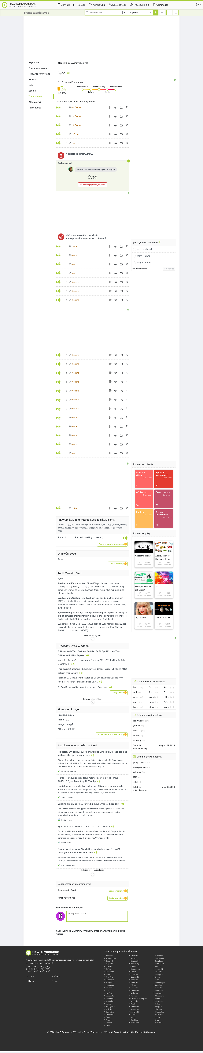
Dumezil (136, 730)
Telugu (133, 1017)
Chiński (108, 966)
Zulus (107, 1025)
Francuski (134, 974)
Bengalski (134, 961)
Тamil (107, 1017)
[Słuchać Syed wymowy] (68, 73)
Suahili (133, 1014)
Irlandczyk (109, 985)
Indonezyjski (160, 982)
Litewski (158, 993)
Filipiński (158, 972)
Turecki (108, 1020)
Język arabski (110, 958)
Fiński (107, 974)
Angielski (159, 969)
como (135, 702)
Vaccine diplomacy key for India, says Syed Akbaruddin (89, 803)
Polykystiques (139, 767)
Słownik (65, 4)
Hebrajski (134, 980)
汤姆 (135, 777)
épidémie (137, 772)
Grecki (157, 977)
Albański (134, 955)
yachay (136, 725)
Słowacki (158, 1009)
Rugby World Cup (151, 692)
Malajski (133, 996)
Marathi (158, 998)
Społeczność (119, 4)
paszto (108, 1004)
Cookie (130, 1032)
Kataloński (159, 964)
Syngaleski (134, 1009)
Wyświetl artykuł (96, 766)
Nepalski (134, 1001)
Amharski (159, 955)
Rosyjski (158, 1006)
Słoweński (109, 1012)
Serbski (108, 1009)
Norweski (159, 1001)
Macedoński (110, 996)
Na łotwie (134, 993)
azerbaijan (159, 958)
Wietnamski (135, 1022)
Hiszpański (159, 1012)
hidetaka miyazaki (167, 697)
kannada (134, 988)
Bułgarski (109, 964)
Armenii (133, 958)
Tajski (157, 1017)
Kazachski (159, 988)
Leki (55, 981)
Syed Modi (63, 624)
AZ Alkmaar (167, 702)
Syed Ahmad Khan (67, 583)
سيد (68, 719)
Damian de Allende (136, 687)
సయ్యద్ (69, 724)
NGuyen (151, 707)
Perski (133, 1004)
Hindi (157, 980)
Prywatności (120, 1032)
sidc (135, 782)
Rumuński (134, 1006)
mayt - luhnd (143, 255)
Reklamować (149, 1032)
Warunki (108, 1032)
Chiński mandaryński (138, 998)
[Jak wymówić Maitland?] (159, 243)
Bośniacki (159, 961)
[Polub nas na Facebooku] (29, 969)
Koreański (134, 990)
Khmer (108, 990)
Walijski (158, 1022)
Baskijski (109, 961)
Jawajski (108, 988)
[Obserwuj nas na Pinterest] (48, 969)
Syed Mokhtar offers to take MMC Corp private (84, 826)
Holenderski (135, 969)
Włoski (133, 985)
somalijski (134, 1012)
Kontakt (139, 1032)
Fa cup (167, 692)
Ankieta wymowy (139, 268)
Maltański (109, 998)
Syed (60, 578)
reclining (137, 740)
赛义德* (71, 729)
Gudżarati (109, 980)
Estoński (133, 972)
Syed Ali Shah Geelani (69, 598)
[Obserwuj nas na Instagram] (42, 969)
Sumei (136, 735)
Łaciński (108, 993)
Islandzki (134, 982)
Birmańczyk (135, 964)
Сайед (70, 715)
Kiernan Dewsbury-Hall (136, 707)
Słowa (31, 976)
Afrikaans (109, 955)
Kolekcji (81, 4)
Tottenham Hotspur (151, 702)
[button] (92, 184)
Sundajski (109, 1014)
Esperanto (109, 972)
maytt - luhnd (144, 262)
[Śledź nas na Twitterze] (36, 969)
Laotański (159, 990)
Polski (157, 1004)
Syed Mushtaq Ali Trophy (70, 612)
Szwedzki (159, 1014)
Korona (158, 966)
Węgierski (109, 982)
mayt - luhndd (144, 249)
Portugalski (110, 1006)
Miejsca (56, 976)
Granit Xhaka (151, 687)
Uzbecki (108, 1022)
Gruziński (109, 977)
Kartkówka (99, 4)
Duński (108, 969)
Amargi (167, 687)
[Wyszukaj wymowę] (155, 12)
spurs (151, 697)
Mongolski (109, 1001)
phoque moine (139, 762)
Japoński (158, 985)
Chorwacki (134, 966)
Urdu (157, 1020)
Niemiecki (134, 977)
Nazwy (31, 981)
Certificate (162, 4)
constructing (138, 721)
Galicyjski (159, 974)
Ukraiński (134, 1020)
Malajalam (159, 996)
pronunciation (136, 697)
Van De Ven (167, 707)
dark (135, 692)
